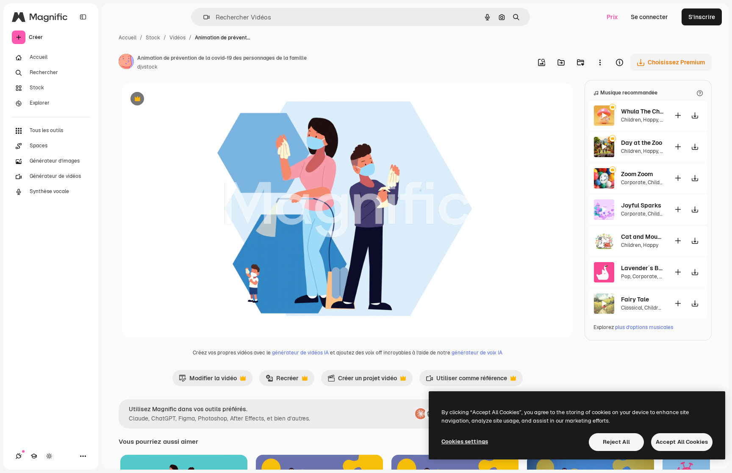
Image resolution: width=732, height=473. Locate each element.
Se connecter (649, 17)
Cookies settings (464, 441)
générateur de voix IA (477, 352)
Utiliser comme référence (466, 380)
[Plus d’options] (599, 62)
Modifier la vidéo (208, 380)
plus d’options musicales (644, 327)
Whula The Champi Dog (642, 111)
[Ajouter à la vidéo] (677, 115)
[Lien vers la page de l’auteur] (126, 63)
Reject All (616, 441)
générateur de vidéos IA (300, 352)
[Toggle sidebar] (83, 17)
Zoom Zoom (637, 174)
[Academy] (34, 456)
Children (631, 119)
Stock (153, 37)
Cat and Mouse (642, 237)
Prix (612, 17)
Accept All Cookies (682, 441)
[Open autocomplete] (203, 17)
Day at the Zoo (641, 143)
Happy (650, 119)
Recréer (282, 380)
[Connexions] (18, 456)
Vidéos (177, 37)
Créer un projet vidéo (362, 380)
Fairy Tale (635, 299)
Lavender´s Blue (642, 268)
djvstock (147, 67)
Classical (631, 307)
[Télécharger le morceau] (694, 115)
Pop (625, 276)
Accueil (127, 37)
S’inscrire (701, 17)
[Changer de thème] (49, 456)
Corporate (633, 182)
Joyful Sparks (641, 205)
